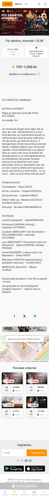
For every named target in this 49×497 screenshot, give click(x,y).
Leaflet (21, 361)
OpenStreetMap (33, 361)
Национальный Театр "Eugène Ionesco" (36, 53)
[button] (24, 346)
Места (18, 4)
